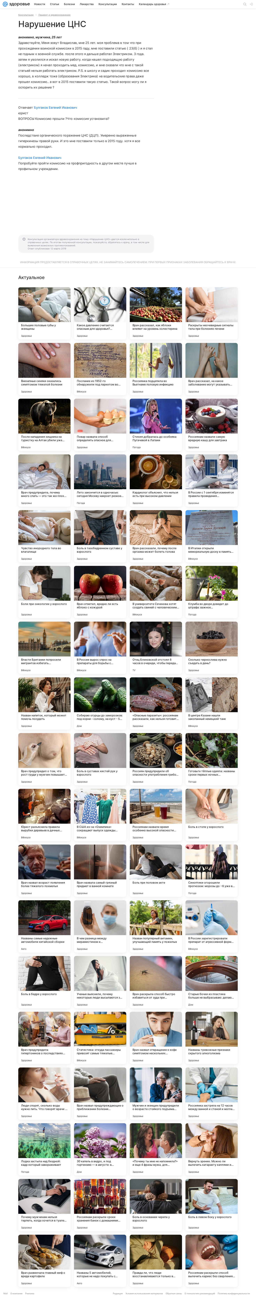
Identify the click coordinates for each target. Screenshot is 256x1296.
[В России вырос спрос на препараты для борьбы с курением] (100, 648)
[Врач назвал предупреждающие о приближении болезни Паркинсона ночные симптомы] (100, 1093)
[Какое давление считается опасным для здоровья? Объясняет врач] (100, 313)
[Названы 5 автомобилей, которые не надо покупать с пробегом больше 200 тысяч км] (100, 1261)
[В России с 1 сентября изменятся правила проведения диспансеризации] (211, 480)
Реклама (29, 1293)
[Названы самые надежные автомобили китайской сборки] (44, 926)
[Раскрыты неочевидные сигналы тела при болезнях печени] (211, 313)
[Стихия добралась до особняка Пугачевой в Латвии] (156, 425)
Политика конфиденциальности (234, 1293)
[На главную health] (19, 4)
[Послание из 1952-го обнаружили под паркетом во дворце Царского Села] (100, 369)
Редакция (118, 1293)
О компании (16, 1293)
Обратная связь (174, 1293)
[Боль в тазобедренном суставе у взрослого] (100, 536)
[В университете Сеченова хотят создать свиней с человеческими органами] (156, 592)
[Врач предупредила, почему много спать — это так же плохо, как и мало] (44, 480)
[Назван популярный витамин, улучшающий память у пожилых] (156, 926)
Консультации (26, 14)
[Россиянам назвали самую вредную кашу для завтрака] (211, 425)
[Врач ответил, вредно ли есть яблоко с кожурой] (100, 592)
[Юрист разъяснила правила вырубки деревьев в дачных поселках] (44, 815)
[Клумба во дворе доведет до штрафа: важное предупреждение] (211, 592)
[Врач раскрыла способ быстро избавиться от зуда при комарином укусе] (156, 982)
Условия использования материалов (144, 1293)
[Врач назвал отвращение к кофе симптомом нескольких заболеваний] (156, 1038)
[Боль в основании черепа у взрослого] (156, 1205)
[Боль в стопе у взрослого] (211, 815)
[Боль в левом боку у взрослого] (211, 1205)
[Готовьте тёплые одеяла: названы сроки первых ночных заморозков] (211, 759)
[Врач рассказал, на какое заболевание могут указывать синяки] (211, 369)
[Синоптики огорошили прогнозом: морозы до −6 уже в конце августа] (211, 871)
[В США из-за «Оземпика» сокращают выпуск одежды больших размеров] (100, 815)
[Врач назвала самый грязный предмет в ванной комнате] (100, 871)
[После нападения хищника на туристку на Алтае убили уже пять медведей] (44, 425)
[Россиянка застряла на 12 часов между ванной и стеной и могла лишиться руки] (211, 1093)
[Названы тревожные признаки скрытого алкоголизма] (211, 1038)
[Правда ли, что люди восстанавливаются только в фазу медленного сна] (156, 1261)
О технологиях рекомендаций (200, 1293)
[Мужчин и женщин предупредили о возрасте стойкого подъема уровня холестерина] (156, 1093)
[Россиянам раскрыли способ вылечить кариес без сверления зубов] (211, 1261)
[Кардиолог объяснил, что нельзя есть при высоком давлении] (156, 480)
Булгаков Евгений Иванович (55, 107)
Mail (5, 1293)
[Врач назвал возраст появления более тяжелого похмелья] (44, 871)
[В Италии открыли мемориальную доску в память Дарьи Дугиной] (211, 536)
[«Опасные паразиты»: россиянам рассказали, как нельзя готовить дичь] (156, 703)
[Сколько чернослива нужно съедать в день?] (211, 648)
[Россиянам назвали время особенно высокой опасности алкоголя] (156, 815)
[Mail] (5, 4)
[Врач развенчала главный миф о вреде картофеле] (44, 1261)
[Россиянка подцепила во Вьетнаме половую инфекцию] (156, 369)
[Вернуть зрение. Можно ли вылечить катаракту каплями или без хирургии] (211, 1149)
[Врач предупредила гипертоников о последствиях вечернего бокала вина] (44, 1038)
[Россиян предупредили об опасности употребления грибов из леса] (156, 759)
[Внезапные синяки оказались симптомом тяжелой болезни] (44, 369)
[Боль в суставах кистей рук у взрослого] (100, 759)
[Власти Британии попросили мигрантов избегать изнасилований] (44, 648)
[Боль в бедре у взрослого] (44, 982)
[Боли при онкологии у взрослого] (44, 592)
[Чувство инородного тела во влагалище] (44, 536)
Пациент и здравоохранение (54, 14)
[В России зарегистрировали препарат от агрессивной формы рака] (211, 926)
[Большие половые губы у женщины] (44, 313)
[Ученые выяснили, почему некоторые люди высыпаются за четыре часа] (100, 982)
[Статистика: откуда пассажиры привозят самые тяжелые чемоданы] (100, 1038)
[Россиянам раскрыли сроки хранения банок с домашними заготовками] (100, 1205)
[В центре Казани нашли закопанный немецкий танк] (211, 703)
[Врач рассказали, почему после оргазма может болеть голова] (156, 536)
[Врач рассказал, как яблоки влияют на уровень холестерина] (156, 313)
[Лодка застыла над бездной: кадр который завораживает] (44, 1149)
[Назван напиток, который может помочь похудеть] (44, 703)
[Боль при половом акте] (156, 871)
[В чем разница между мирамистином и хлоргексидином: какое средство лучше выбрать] (100, 926)
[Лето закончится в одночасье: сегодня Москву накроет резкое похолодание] (100, 480)
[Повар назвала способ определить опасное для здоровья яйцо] (100, 425)
